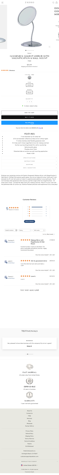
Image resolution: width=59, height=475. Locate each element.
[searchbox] (9, 230)
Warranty (29, 418)
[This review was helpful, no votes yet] (50, 255)
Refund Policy (29, 433)
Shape (29, 89)
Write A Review (29, 221)
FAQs (29, 416)
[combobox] (25, 230)
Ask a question (29, 167)
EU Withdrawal (29, 446)
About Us (29, 410)
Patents (30, 443)
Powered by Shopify (29, 471)
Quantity (29, 98)
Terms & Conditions (29, 441)
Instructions (29, 161)
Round (29, 92)
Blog (29, 421)
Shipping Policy (29, 436)
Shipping (23, 66)
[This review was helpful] (50, 270)
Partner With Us (29, 426)
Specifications (30, 157)
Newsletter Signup (29, 461)
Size (29, 82)
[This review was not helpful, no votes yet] (53, 255)
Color (29, 74)
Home (29, 53)
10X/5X (29, 85)
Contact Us (29, 413)
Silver (29, 77)
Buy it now (29, 117)
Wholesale (29, 423)
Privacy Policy (29, 431)
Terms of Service (29, 438)
